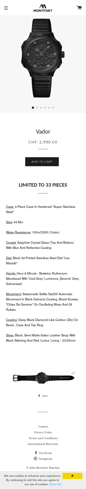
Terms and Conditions (43, 438)
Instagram (45, 459)
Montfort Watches (48, 468)
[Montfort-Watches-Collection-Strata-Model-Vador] (43, 386)
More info (55, 484)
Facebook (45, 453)
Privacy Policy (43, 432)
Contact (43, 426)
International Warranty (43, 444)
